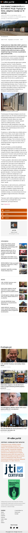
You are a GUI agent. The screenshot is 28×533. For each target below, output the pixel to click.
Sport (2, 520)
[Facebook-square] (11, 528)
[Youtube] (17, 528)
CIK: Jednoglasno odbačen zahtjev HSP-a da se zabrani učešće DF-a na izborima (9, 296)
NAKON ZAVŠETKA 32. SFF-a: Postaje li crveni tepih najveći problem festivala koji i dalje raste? (8, 252)
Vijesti (2, 512)
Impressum (17, 512)
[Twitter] (14, 528)
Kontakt (16, 513)
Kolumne (3, 515)
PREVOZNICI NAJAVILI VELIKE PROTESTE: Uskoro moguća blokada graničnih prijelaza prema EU (9, 291)
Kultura (2, 522)
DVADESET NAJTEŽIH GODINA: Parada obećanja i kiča (9, 269)
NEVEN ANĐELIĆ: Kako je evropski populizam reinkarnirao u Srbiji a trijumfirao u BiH (9, 264)
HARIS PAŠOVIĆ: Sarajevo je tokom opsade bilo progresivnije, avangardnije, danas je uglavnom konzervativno (9, 310)
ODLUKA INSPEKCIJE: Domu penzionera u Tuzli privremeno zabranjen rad (9, 303)
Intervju (3, 517)
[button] (26, 2)
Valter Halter (4, 519)
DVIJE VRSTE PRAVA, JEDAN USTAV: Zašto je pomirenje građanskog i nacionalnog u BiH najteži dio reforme (9, 246)
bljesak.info (7, 204)
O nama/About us (19, 510)
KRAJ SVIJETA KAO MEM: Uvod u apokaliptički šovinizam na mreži (9, 257)
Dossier (3, 514)
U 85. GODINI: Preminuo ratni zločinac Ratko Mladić (8, 283)
